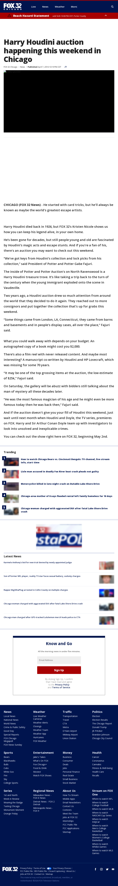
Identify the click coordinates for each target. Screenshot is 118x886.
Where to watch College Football (100, 804)
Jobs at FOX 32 (70, 817)
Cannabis (96, 764)
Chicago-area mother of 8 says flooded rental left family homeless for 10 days (66, 496)
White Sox (9, 771)
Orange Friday (11, 813)
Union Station (69, 738)
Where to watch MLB (102, 808)
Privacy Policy (62, 684)
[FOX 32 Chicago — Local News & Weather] (14, 6)
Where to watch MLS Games (102, 852)
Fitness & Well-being (102, 768)
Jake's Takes (39, 757)
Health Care (98, 771)
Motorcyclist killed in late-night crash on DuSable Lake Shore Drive (60, 483)
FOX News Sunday (13, 744)
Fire (5, 775)
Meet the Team (70, 813)
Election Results (100, 719)
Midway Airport (70, 734)
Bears (7, 757)
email (113, 869)
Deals (65, 764)
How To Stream (71, 795)
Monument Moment (14, 809)
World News (10, 723)
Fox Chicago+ (40, 764)
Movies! (37, 771)
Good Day (9, 730)
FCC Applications (71, 828)
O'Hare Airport (70, 730)
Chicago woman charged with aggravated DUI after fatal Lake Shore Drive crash (43, 603)
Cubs (6, 768)
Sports (8, 752)
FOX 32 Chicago (10, 67)
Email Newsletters (72, 802)
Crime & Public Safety (14, 727)
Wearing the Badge (13, 802)
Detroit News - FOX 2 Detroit (44, 803)
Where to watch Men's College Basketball (100, 828)
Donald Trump (99, 727)
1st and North (11, 795)
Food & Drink (40, 768)
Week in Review (11, 798)
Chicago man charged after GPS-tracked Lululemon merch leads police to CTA (42, 617)
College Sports (11, 782)
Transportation (70, 716)
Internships (68, 820)
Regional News (43, 791)
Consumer (68, 760)
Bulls (6, 764)
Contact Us (68, 806)
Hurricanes (38, 737)
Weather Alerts (40, 722)
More (74, 6)
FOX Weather (39, 741)
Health (97, 752)
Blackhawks (9, 760)
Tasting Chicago (12, 806)
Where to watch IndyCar (100, 820)
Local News (9, 716)
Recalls (95, 775)
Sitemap (67, 832)
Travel (66, 719)
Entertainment (43, 752)
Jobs (65, 768)
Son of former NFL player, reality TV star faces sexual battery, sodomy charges (42, 576)
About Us (69, 791)
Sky (5, 779)
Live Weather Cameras (39, 717)
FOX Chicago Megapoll (10, 739)
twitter (107, 869)
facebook (95, 869)
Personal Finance (71, 771)
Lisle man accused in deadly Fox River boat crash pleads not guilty (60, 471)
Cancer (95, 757)
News (22, 67)
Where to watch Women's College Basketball (101, 837)
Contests (67, 809)
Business (67, 757)
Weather (39, 712)
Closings (37, 726)
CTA (65, 723)
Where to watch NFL (102, 798)
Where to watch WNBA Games (100, 845)
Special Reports (11, 734)
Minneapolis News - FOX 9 (43, 809)
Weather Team (40, 729)
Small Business (70, 779)
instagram (101, 869)
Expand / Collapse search (112, 6)
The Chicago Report (102, 723)
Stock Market (69, 782)
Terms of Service (61, 687)
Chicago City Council (102, 738)
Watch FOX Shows (42, 775)
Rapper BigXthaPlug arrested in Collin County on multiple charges (36, 590)
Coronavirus (98, 760)
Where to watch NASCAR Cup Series (102, 814)
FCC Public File (70, 824)
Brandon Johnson (101, 734)
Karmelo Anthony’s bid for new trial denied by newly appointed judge (38, 562)
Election (96, 716)
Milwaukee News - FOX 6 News (42, 796)
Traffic (67, 712)
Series (8, 791)
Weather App (39, 733)
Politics (97, 712)
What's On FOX (40, 760)
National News (11, 719)
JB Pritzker (97, 730)
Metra (66, 727)
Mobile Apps (69, 798)
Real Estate (68, 775)
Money (67, 752)
